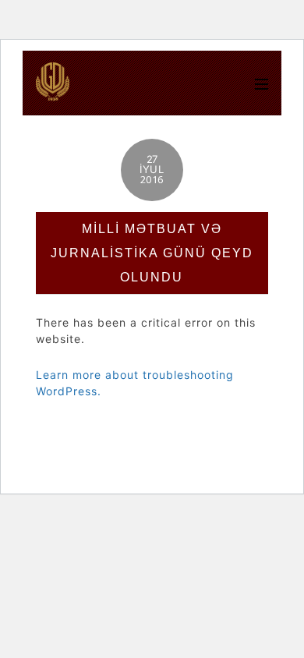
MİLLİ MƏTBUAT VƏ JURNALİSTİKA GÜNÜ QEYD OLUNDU (152, 253)
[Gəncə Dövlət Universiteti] (53, 93)
